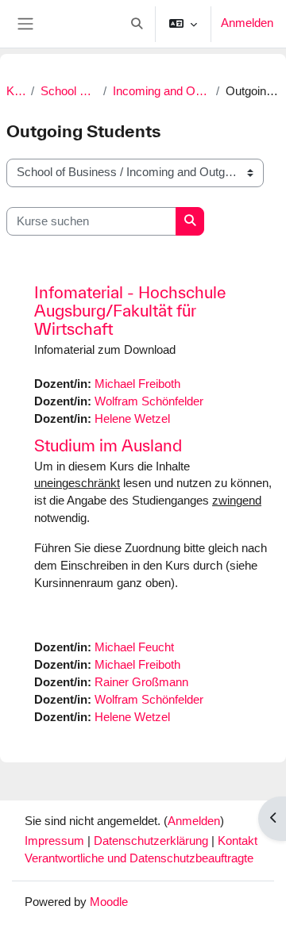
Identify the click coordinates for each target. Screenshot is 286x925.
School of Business (69, 91)
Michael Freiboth (137, 384)
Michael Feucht (134, 647)
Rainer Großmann (141, 682)
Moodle (109, 902)
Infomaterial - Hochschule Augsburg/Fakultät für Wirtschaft (130, 310)
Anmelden (247, 23)
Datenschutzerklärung (152, 841)
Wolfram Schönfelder (149, 401)
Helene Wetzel (132, 419)
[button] (136, 24)
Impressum (56, 841)
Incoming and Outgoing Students (162, 91)
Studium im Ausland (108, 445)
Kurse (15, 91)
